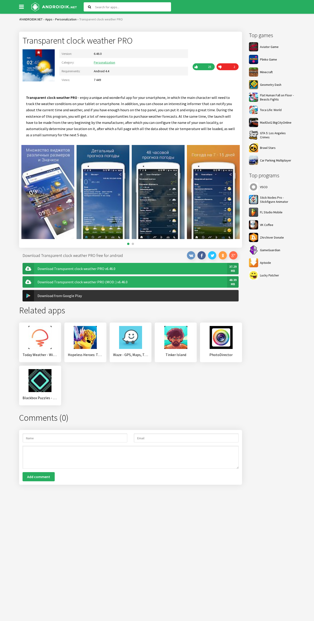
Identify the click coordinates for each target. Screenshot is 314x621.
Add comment (38, 476)
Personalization (104, 62)
